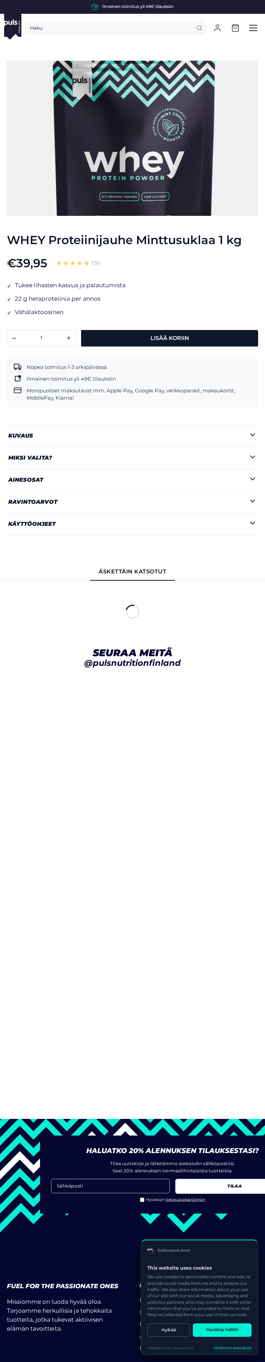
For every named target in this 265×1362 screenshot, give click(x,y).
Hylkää (168, 1329)
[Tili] (217, 28)
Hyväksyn (175, 1199)
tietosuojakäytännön (185, 1199)
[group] (132, 7)
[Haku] (199, 28)
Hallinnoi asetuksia (233, 1348)
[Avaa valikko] (253, 28)
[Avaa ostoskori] (235, 28)
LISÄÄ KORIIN (169, 338)
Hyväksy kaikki (222, 1329)
